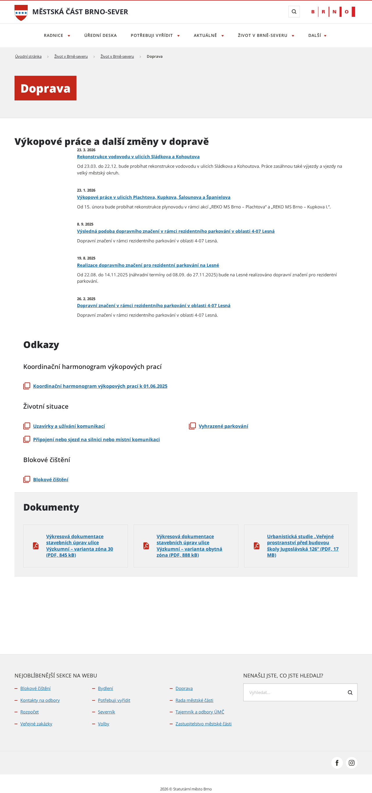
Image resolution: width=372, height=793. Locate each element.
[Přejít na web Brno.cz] (333, 12)
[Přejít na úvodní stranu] (21, 12)
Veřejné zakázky (36, 724)
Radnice (54, 35)
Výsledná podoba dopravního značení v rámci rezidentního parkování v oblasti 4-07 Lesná (176, 231)
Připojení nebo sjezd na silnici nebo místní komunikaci (96, 439)
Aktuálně (206, 35)
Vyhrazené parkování (223, 426)
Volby (103, 724)
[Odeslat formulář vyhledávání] (350, 692)
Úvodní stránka (28, 56)
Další (314, 35)
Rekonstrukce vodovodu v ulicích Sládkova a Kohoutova (138, 156)
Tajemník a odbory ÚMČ (200, 712)
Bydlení (105, 688)
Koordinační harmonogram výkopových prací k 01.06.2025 (100, 386)
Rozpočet (29, 712)
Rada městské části (194, 700)
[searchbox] (300, 692)
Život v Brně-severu (263, 35)
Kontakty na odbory (40, 700)
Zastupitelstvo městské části (204, 724)
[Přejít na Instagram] (351, 763)
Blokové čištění (50, 479)
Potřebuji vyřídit (152, 35)
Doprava (184, 688)
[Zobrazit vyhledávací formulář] (294, 11)
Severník (106, 712)
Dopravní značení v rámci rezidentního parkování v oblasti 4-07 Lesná (153, 305)
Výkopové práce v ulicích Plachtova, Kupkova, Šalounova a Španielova (153, 197)
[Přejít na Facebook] (337, 763)
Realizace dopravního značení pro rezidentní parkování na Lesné (148, 265)
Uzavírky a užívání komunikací (69, 426)
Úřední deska (100, 35)
